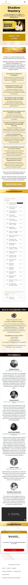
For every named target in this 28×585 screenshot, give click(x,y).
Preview (20, 203)
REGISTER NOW (14, 184)
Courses (9, 568)
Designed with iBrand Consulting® (11, 577)
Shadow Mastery (10, 198)
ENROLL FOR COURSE (14, 37)
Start (21, 207)
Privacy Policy (17, 571)
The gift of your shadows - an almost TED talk (14, 292)
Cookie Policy (5, 574)
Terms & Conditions (7, 571)
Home (3, 568)
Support (14, 568)
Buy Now (14, 550)
